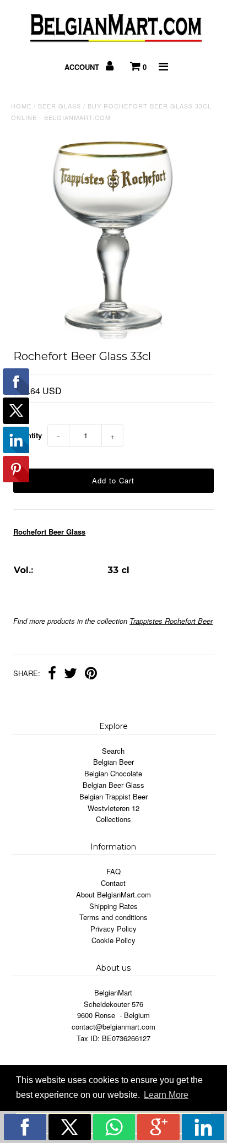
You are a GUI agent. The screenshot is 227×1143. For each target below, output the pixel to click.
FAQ (113, 871)
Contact (113, 883)
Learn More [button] (166, 1095)
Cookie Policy (113, 940)
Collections (113, 819)
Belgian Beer (113, 761)
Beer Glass (59, 105)
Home (21, 105)
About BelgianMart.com (113, 894)
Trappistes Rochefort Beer (171, 621)
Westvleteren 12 (113, 808)
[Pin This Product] (91, 674)
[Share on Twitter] (70, 674)
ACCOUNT (82, 67)
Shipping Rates (113, 906)
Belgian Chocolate (113, 773)
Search (113, 750)
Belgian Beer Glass (113, 785)
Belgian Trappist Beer (113, 796)
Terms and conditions (113, 917)
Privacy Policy (113, 928)
